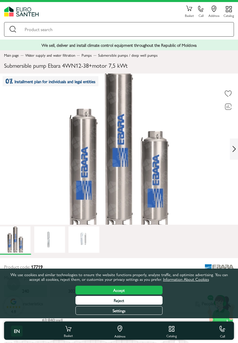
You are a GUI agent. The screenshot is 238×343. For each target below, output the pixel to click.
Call (201, 15)
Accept (119, 290)
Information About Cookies (186, 279)
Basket (189, 15)
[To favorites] (228, 94)
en (17, 331)
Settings (119, 310)
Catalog (228, 15)
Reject (119, 300)
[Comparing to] (228, 107)
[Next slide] (234, 149)
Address (213, 15)
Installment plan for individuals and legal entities (55, 81)
